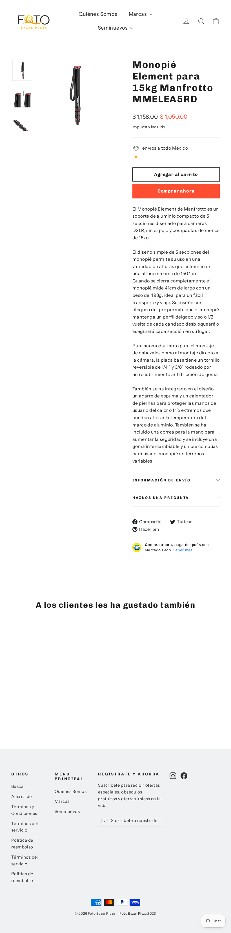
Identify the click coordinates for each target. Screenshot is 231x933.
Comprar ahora (176, 191)
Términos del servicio (24, 827)
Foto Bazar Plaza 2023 (137, 913)
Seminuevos (113, 28)
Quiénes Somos (98, 14)
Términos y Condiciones (24, 810)
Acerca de (21, 796)
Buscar (18, 786)
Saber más (182, 550)
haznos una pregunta (160, 498)
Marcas (138, 14)
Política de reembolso (22, 844)
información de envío (161, 480)
